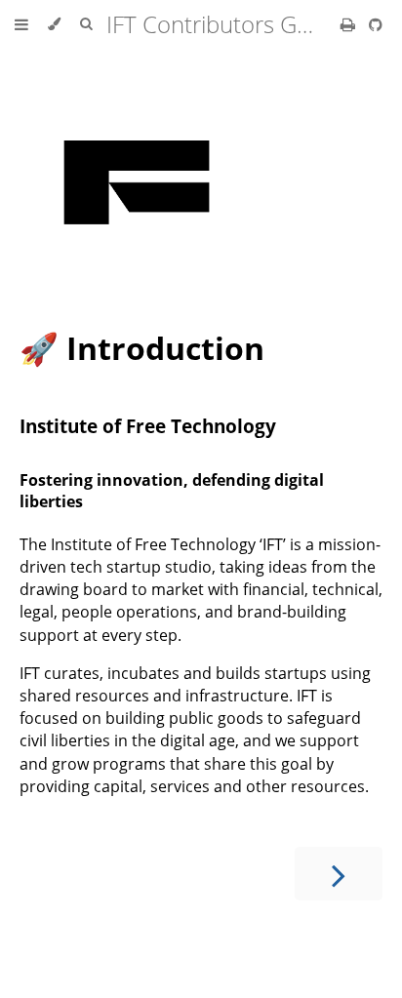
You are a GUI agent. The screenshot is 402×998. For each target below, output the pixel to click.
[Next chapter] (338, 873)
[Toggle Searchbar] (85, 24)
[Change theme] (54, 24)
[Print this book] (350, 24)
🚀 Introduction (142, 348)
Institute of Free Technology (148, 426)
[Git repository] (375, 24)
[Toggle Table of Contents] (21, 24)
